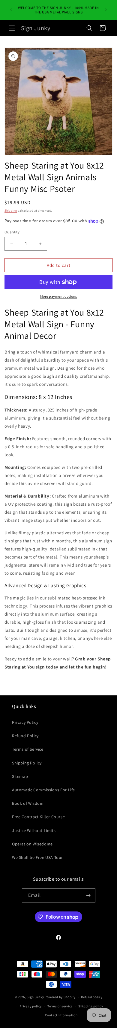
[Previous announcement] (11, 9)
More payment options (58, 296)
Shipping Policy (27, 763)
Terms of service (60, 1006)
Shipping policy (90, 1006)
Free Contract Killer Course (38, 816)
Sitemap (20, 776)
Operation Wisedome (32, 844)
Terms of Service (28, 749)
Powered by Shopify (60, 997)
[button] (12, 28)
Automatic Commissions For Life (43, 790)
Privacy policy (31, 1006)
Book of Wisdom (28, 803)
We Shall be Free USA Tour (37, 857)
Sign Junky (35, 997)
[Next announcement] (105, 9)
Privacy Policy (25, 722)
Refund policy (91, 997)
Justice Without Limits (34, 830)
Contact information (61, 1015)
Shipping (10, 210)
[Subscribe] (88, 895)
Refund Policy (25, 735)
